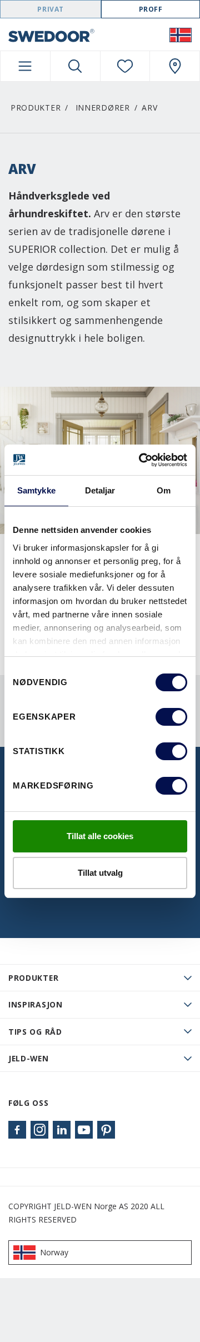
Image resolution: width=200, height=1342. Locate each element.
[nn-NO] (180, 34)
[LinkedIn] (62, 1130)
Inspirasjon (35, 1004)
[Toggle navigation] (25, 66)
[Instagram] (39, 1130)
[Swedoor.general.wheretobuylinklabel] (174, 66)
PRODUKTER (33, 977)
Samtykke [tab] (36, 490)
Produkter (36, 107)
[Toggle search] (75, 66)
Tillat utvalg (100, 872)
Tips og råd (35, 1031)
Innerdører (103, 107)
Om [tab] (164, 490)
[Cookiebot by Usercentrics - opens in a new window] (141, 460)
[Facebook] (17, 1130)
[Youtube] (84, 1130)
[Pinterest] (106, 1130)
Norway (54, 1252)
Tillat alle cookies (100, 836)
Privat (50, 9)
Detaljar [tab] (100, 490)
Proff (151, 9)
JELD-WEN (28, 1058)
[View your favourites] (125, 66)
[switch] (171, 717)
